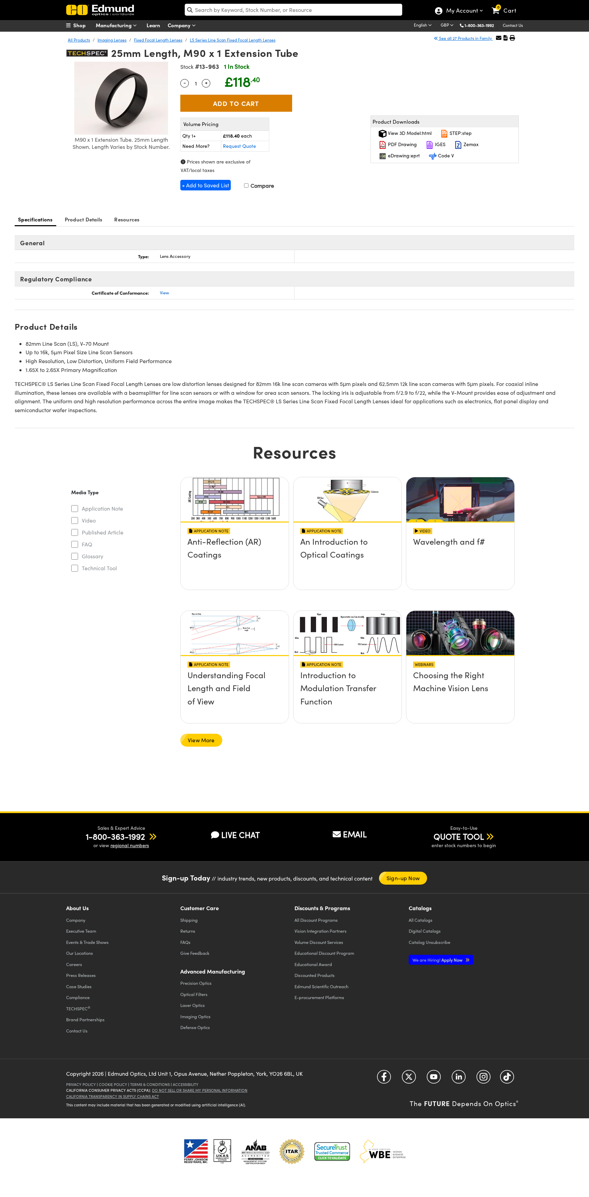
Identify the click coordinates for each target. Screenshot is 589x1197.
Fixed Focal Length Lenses (158, 40)
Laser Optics (192, 1005)
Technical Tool (99, 568)
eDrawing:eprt (403, 155)
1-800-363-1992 (479, 25)
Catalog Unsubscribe (429, 942)
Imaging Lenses (111, 40)
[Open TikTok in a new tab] (507, 1079)
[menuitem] (83, 25)
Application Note (102, 508)
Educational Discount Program (324, 953)
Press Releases (81, 975)
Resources (126, 219)
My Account (461, 11)
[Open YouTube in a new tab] (433, 1079)
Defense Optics (195, 1027)
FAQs (185, 942)
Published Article (102, 532)
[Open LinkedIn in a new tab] (458, 1079)
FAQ (87, 544)
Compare (261, 185)
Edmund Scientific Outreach (321, 986)
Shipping (189, 920)
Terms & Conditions (150, 1084)
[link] (507, 5)
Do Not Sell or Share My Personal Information (199, 1090)
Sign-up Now (403, 878)
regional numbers (129, 845)
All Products (79, 40)
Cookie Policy (113, 1084)
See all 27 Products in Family (465, 38)
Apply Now (438, 960)
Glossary (92, 556)
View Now (234, 561)
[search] (293, 10)
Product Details (84, 219)
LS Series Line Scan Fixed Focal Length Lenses (232, 40)
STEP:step (460, 133)
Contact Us (513, 25)
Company (180, 25)
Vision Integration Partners (320, 931)
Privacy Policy (81, 1084)
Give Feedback (194, 953)
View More (201, 740)
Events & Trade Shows (87, 942)
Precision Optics (196, 983)
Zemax (470, 144)
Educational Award (313, 964)
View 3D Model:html (409, 133)
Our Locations (79, 953)
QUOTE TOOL (459, 836)
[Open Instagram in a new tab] (483, 1079)
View (164, 293)
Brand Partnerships (85, 1019)
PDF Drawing (402, 144)
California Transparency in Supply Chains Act (112, 1096)
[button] (482, 25)
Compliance (78, 997)
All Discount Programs (316, 920)
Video (89, 520)
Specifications (35, 219)
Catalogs (421, 920)
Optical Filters (194, 994)
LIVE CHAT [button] (240, 835)
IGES (439, 144)
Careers (74, 964)
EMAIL (355, 833)
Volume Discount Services (318, 942)
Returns (187, 931)
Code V (445, 155)
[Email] (499, 37)
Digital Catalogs (425, 931)
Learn (153, 25)
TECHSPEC (78, 1008)
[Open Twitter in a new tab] (409, 1079)
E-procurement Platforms (319, 997)
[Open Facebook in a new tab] (384, 1079)
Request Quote (239, 146)
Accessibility (185, 1084)
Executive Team (81, 931)
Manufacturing (114, 25)
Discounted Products (314, 975)
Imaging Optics (195, 1016)
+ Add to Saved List (205, 185)
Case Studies (79, 986)
